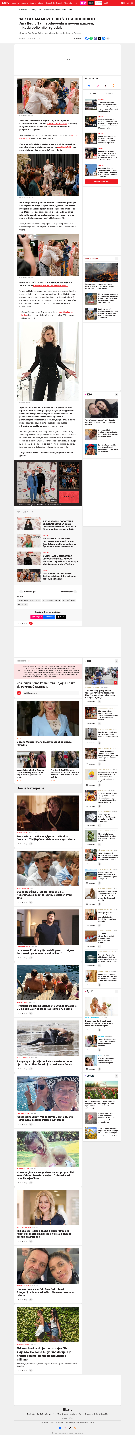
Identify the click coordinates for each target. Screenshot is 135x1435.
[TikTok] (106, 85)
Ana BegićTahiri (65, 147)
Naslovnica (23, 10)
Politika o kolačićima (56, 1423)
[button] (76, 38)
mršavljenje (22, 604)
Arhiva (92, 1423)
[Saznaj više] (116, 258)
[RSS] (114, 85)
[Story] (5, 3)
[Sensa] (64, 1418)
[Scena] (71, 1418)
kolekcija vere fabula (51, 600)
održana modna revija (57, 123)
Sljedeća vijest (67, 592)
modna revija (35, 600)
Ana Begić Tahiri (68, 600)
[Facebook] (89, 85)
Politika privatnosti (82, 1423)
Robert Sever (23, 600)
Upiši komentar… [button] (30, 693)
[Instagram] (97, 85)
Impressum (44, 1423)
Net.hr (19, 738)
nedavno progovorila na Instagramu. (50, 285)
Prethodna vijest (30, 592)
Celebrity (33, 10)
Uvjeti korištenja (69, 1423)
